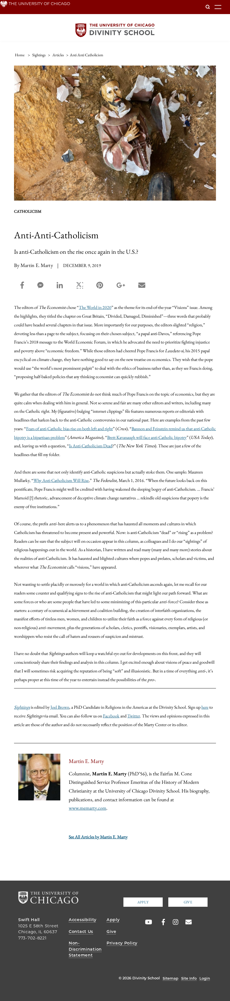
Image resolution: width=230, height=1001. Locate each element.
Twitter (133, 716)
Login (204, 978)
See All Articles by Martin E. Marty (98, 837)
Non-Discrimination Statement (85, 949)
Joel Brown (59, 707)
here (204, 707)
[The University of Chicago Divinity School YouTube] (147, 922)
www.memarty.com (87, 808)
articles (58, 54)
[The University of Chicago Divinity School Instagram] (173, 922)
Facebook (111, 716)
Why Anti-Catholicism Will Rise (61, 480)
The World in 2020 (95, 307)
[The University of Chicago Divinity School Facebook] (160, 922)
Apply (143, 902)
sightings (39, 54)
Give (188, 902)
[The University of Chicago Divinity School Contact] (187, 922)
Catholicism (28, 211)
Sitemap (170, 978)
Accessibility (82, 919)
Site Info (189, 978)
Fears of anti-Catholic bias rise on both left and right (69, 428)
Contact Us (81, 931)
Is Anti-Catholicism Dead (90, 446)
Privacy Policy (122, 943)
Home (19, 54)
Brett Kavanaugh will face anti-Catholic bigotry (147, 437)
